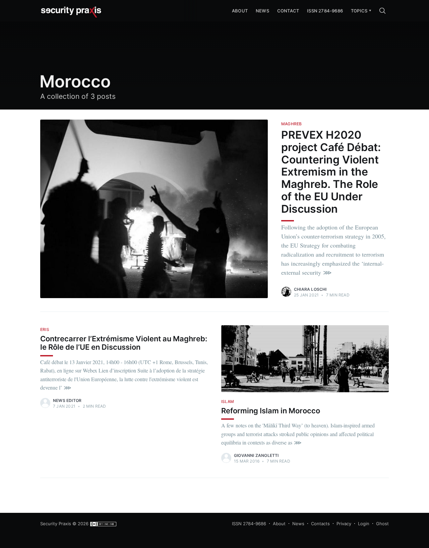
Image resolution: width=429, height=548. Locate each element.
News (262, 10)
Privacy (343, 523)
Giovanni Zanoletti (256, 455)
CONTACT (288, 10)
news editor (67, 400)
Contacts (320, 523)
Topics (359, 10)
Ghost (382, 523)
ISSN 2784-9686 (325, 10)
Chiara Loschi (310, 289)
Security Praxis (55, 523)
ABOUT (240, 10)
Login (363, 523)
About (279, 523)
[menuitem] (359, 10)
